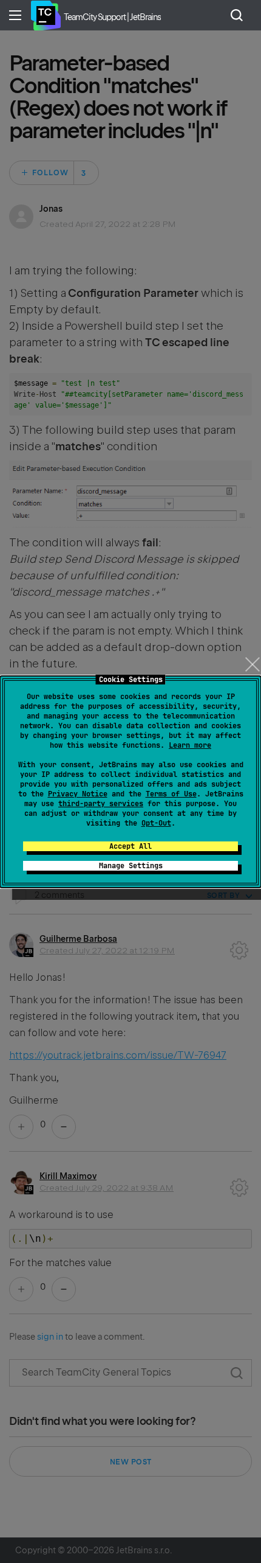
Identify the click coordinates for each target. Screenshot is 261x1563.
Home (45, 15)
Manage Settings (131, 866)
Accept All (130, 846)
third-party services (100, 804)
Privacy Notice (77, 794)
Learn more (190, 745)
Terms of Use (171, 794)
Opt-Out (156, 823)
